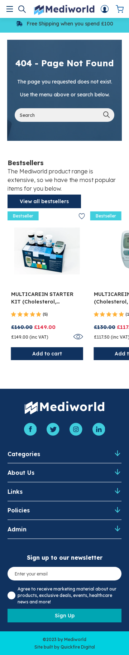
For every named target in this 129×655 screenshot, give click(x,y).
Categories (24, 454)
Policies (19, 510)
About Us (21, 472)
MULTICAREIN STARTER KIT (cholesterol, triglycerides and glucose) (46, 298)
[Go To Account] (105, 9)
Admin (17, 529)
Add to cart (47, 353)
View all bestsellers (44, 201)
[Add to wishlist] (82, 216)
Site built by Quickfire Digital (64, 647)
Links (15, 491)
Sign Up (65, 615)
